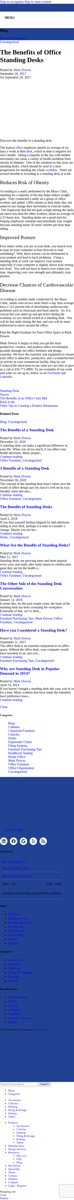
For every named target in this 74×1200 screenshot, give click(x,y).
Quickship (15, 935)
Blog (3, 422)
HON (12, 1001)
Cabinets (14, 727)
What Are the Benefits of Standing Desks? (35, 545)
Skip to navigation (12, 2)
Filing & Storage (20, 972)
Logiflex (14, 1014)
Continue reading (11, 456)
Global (13, 1006)
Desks (4, 537)
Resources (15, 927)
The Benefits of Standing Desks (26, 507)
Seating (13, 977)
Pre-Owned (16, 931)
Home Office (16, 757)
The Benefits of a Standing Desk (27, 430)
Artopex (14, 1010)
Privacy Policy (41, 1029)
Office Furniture (10, 460)
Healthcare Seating (20, 753)
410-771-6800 (14, 830)
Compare (13, 1182)
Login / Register (17, 1185)
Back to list (7, 402)
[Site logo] (37, 25)
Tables (13, 981)
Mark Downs (22, 70)
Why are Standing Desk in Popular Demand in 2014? (29, 671)
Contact (14, 943)
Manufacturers (19, 918)
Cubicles (14, 734)
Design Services (20, 922)
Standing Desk (9, 391)
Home (4, 38)
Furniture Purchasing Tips (17, 618)
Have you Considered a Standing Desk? (33, 630)
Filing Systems (17, 745)
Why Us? (21, 1155)
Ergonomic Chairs (20, 742)
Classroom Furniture (21, 730)
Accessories (17, 960)
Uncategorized (18, 38)
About (12, 939)
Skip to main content (37, 2)
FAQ (18, 1159)
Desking (14, 968)
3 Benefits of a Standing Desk (24, 468)
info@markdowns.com (17, 876)
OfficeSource (18, 997)
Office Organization (21, 768)
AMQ (12, 1022)
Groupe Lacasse (19, 1018)
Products (14, 914)
